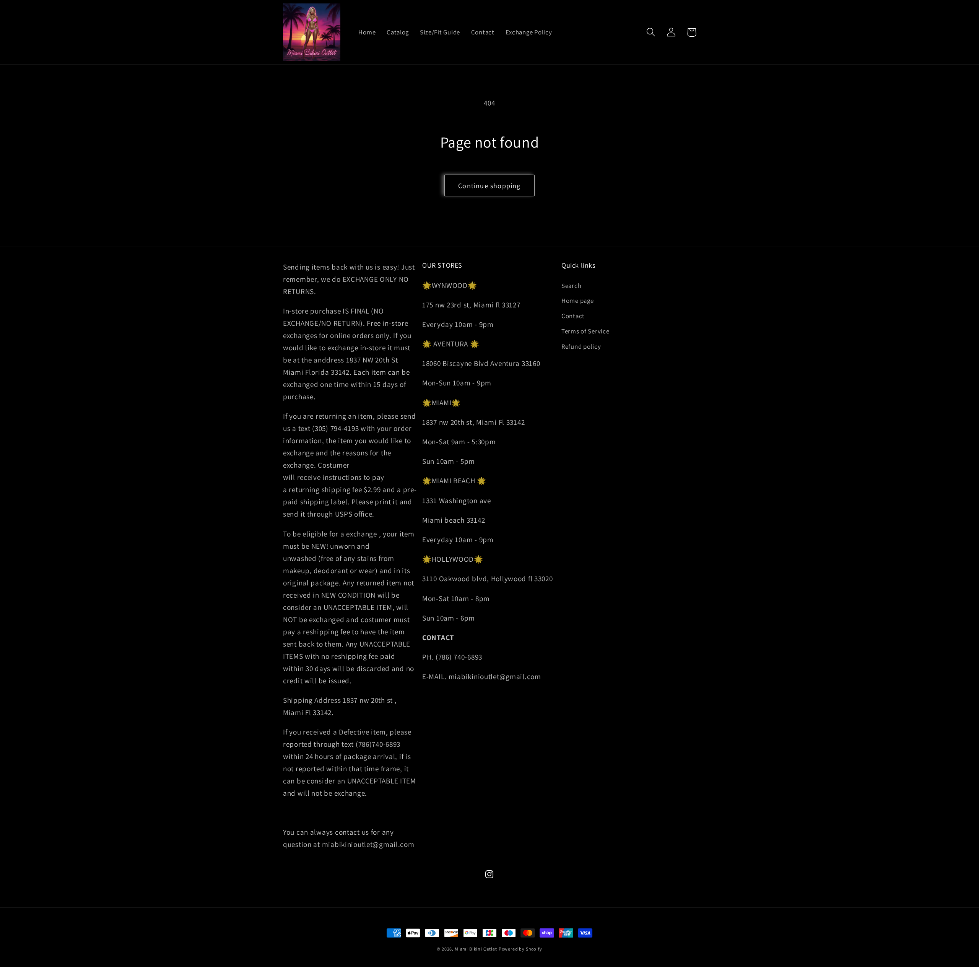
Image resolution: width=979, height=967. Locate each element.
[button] (651, 32)
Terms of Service (585, 331)
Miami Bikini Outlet (476, 949)
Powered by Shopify (520, 949)
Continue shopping (489, 185)
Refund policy (581, 346)
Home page (577, 300)
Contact (573, 316)
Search (571, 285)
